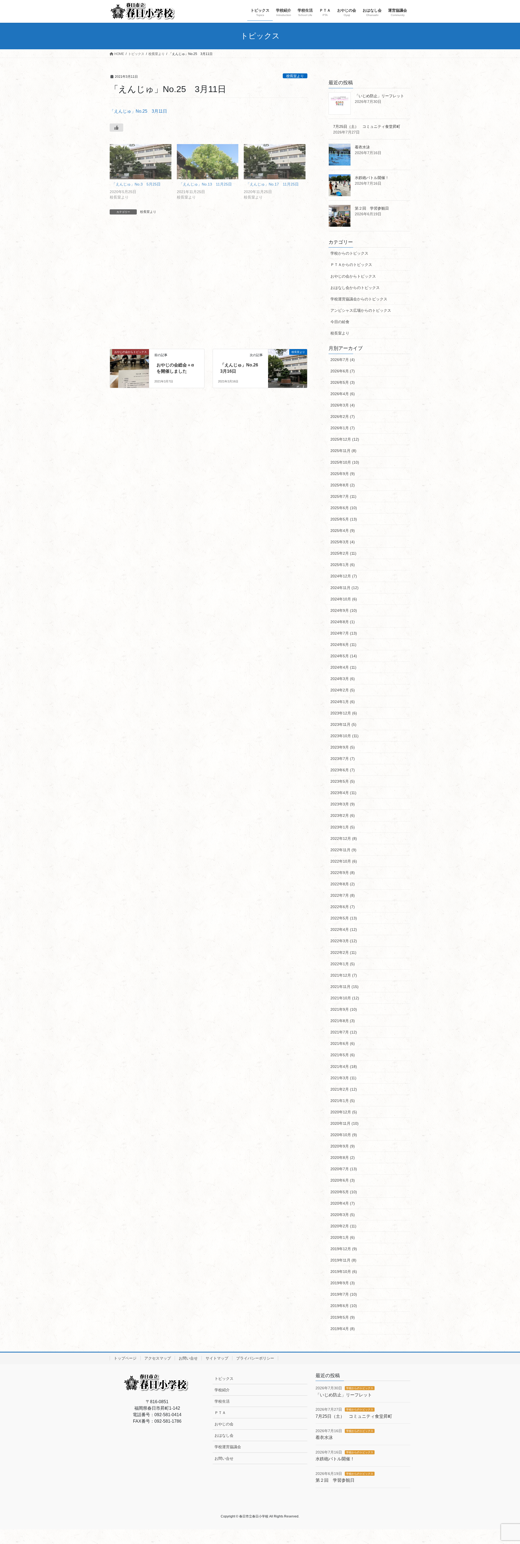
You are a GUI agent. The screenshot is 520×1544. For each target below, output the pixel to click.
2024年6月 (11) (343, 644)
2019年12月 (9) (343, 1249)
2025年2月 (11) (343, 553)
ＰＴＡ (220, 1412)
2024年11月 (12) (344, 588)
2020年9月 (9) (342, 1146)
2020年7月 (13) (343, 1169)
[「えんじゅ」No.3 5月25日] (140, 161)
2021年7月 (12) (343, 1032)
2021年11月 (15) (344, 986)
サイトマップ (217, 1358)
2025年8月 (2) (342, 485)
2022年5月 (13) (343, 918)
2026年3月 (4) (342, 405)
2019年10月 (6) (343, 1271)
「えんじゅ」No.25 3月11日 (138, 111)
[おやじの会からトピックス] (129, 363)
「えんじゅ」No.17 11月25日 (272, 184)
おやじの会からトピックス (353, 276)
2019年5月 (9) (342, 1317)
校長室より (295, 76)
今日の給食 (339, 322)
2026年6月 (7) (342, 371)
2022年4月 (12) (343, 929)
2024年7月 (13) (343, 633)
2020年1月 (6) (342, 1237)
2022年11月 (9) (343, 850)
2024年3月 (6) (342, 679)
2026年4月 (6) (342, 394)
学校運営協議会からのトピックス (358, 299)
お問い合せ (188, 1358)
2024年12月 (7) (343, 576)
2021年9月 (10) (343, 1009)
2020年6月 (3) (342, 1180)
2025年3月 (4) (342, 542)
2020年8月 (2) (342, 1157)
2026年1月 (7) (342, 428)
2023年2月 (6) (342, 815)
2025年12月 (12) (344, 439)
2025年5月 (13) (343, 519)
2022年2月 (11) (343, 952)
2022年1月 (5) (342, 964)
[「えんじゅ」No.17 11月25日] (275, 161)
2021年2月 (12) (343, 1089)
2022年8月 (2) (342, 884)
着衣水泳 (362, 147)
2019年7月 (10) (343, 1294)
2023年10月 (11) (344, 736)
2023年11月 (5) (343, 724)
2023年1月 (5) (342, 827)
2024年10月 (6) (343, 599)
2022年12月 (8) (343, 838)
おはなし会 (223, 1435)
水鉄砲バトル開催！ (372, 177)
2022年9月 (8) (342, 872)
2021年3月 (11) (343, 1078)
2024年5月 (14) (343, 656)
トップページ (125, 1358)
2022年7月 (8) (342, 895)
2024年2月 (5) (342, 690)
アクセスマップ (157, 1358)
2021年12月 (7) (343, 975)
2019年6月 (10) (343, 1306)
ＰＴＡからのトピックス (351, 264)
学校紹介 (222, 1390)
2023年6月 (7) (342, 770)
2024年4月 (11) (343, 667)
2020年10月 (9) (343, 1135)
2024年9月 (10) (343, 610)
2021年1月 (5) (342, 1100)
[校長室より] (287, 363)
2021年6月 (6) (342, 1043)
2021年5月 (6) (342, 1055)
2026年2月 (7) (342, 416)
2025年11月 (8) (343, 450)
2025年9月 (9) (342, 474)
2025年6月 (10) (343, 508)
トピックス (223, 1378)
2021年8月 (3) (342, 1021)
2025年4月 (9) (342, 530)
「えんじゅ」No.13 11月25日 (205, 184)
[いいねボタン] (116, 127)
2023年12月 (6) (343, 713)
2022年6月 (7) (342, 907)
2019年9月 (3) (342, 1283)
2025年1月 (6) (342, 565)
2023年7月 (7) (342, 758)
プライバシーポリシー (255, 1358)
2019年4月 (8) (342, 1329)
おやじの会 (223, 1424)
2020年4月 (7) (342, 1203)
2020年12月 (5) (343, 1112)
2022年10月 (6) (343, 861)
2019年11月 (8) (343, 1260)
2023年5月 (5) (342, 781)
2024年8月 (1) (342, 622)
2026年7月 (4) (342, 359)
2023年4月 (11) (343, 793)
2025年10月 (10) (344, 462)
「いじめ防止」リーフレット (379, 96)
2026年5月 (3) (342, 382)
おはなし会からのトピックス (355, 287)
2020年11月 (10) (344, 1123)
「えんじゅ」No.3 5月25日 (136, 184)
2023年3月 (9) (342, 804)
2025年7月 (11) (343, 496)
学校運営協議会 (227, 1447)
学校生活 (222, 1401)
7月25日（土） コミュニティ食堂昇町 (366, 126)
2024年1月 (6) (342, 702)
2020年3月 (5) (342, 1215)
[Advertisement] (208, 287)
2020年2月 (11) (343, 1226)
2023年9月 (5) (342, 747)
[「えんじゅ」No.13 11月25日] (208, 161)
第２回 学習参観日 (372, 208)
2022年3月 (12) (343, 941)
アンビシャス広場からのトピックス (360, 310)
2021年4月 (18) (343, 1066)
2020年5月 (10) (343, 1192)
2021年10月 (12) (344, 998)
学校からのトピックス (349, 253)
